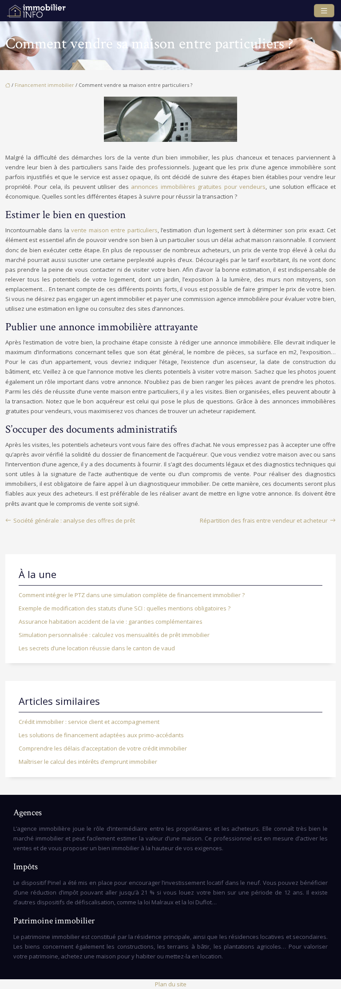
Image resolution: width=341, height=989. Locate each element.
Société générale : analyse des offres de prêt (74, 520)
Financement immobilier (44, 85)
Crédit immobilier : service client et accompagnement (89, 722)
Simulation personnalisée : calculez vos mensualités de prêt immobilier (114, 635)
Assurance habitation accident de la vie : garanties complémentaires (110, 621)
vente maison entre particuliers (114, 230)
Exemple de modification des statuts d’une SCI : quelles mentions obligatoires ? (124, 608)
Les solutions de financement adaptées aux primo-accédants (101, 735)
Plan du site (170, 984)
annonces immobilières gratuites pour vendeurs (198, 187)
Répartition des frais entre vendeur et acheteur (264, 520)
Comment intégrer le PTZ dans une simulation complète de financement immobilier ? (132, 595)
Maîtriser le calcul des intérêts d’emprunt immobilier (88, 762)
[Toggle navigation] (324, 11)
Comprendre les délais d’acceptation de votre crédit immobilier (103, 748)
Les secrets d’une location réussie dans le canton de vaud (97, 648)
